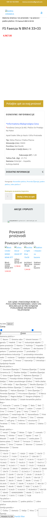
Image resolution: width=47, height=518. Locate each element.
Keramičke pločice (19, 181)
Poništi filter (20, 516)
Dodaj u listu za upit (26, 196)
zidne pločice (15, 184)
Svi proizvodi (23, 18)
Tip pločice (34, 18)
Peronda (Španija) (33, 181)
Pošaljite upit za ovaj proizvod (23, 103)
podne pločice (8, 21)
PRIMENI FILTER (7, 516)
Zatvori (10, 324)
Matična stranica (9, 18)
